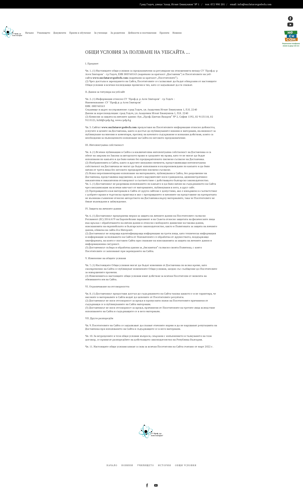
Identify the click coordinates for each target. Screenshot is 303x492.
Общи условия (185, 465)
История (164, 465)
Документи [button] (59, 32)
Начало (29, 32)
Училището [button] (43, 32)
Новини (177, 32)
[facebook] (290, 18)
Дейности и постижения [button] (142, 32)
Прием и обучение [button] (80, 32)
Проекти (164, 32)
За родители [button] (117, 32)
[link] (170, 109)
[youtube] (155, 485)
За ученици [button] (100, 32)
